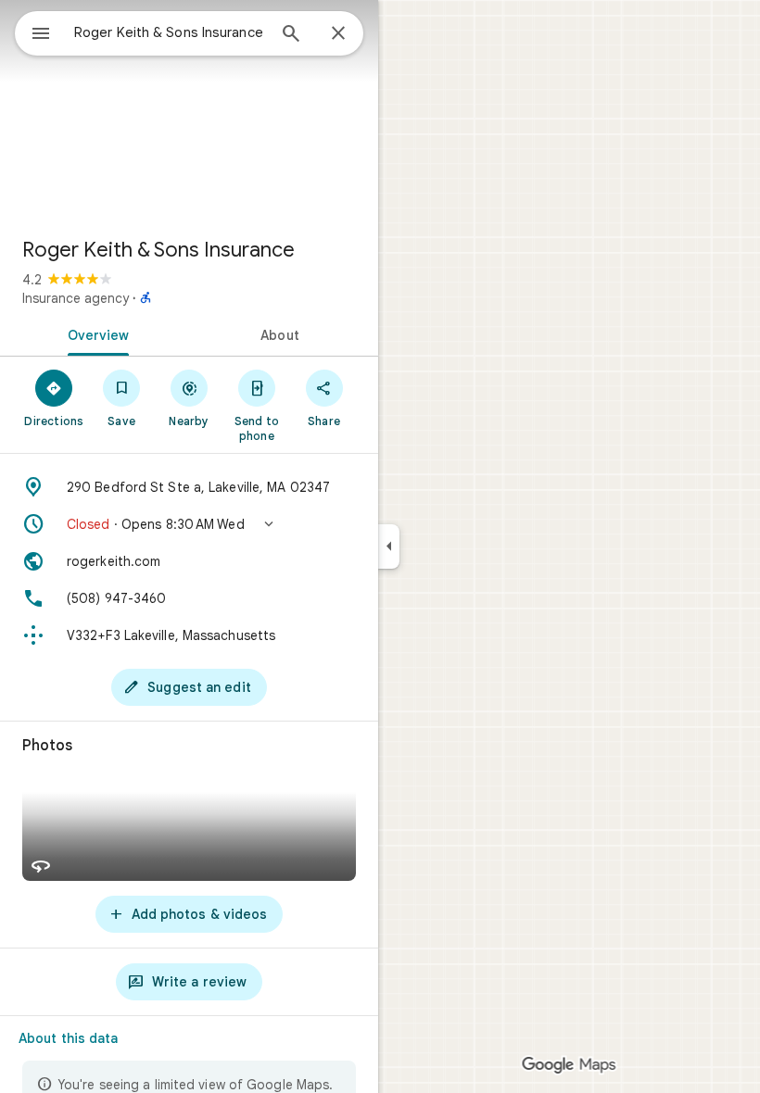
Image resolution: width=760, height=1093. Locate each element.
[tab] (94, 333)
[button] (189, 524)
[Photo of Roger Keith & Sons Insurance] (189, 111)
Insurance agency (75, 298)
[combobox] (169, 32)
